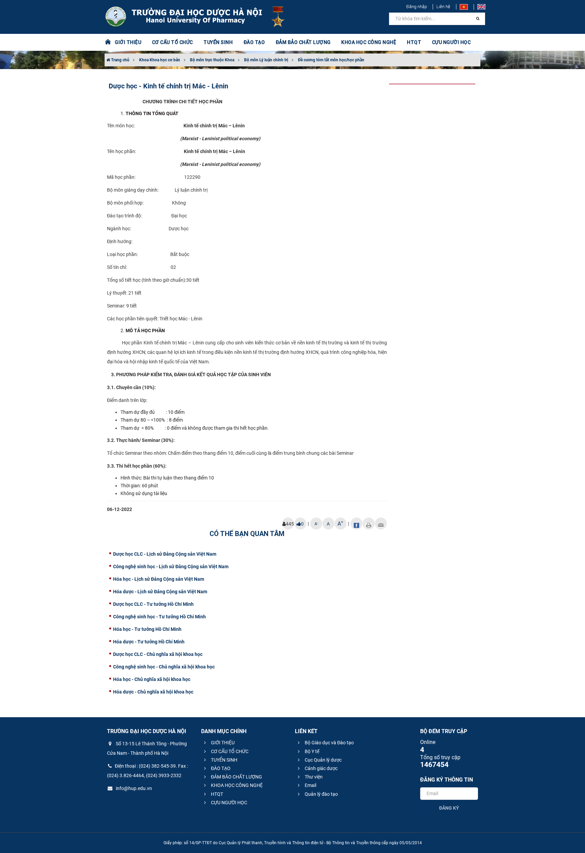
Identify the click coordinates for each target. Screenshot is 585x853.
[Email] (381, 523)
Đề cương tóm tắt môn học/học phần (331, 60)
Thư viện (313, 777)
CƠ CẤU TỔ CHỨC (229, 751)
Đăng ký (449, 808)
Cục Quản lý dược (323, 760)
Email (310, 785)
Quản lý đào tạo (321, 794)
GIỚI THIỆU (222, 742)
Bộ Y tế (311, 751)
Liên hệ (443, 6)
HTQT (216, 794)
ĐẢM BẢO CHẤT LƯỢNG (236, 777)
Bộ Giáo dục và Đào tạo (329, 742)
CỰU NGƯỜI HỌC (228, 802)
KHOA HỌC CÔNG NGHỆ (236, 785)
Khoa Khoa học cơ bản (159, 60)
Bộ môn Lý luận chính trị (266, 60)
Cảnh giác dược (321, 768)
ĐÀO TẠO (220, 768)
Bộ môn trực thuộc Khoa (212, 60)
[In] (369, 523)
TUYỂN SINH (218, 42)
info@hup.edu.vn (133, 788)
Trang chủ (119, 60)
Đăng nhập (416, 6)
